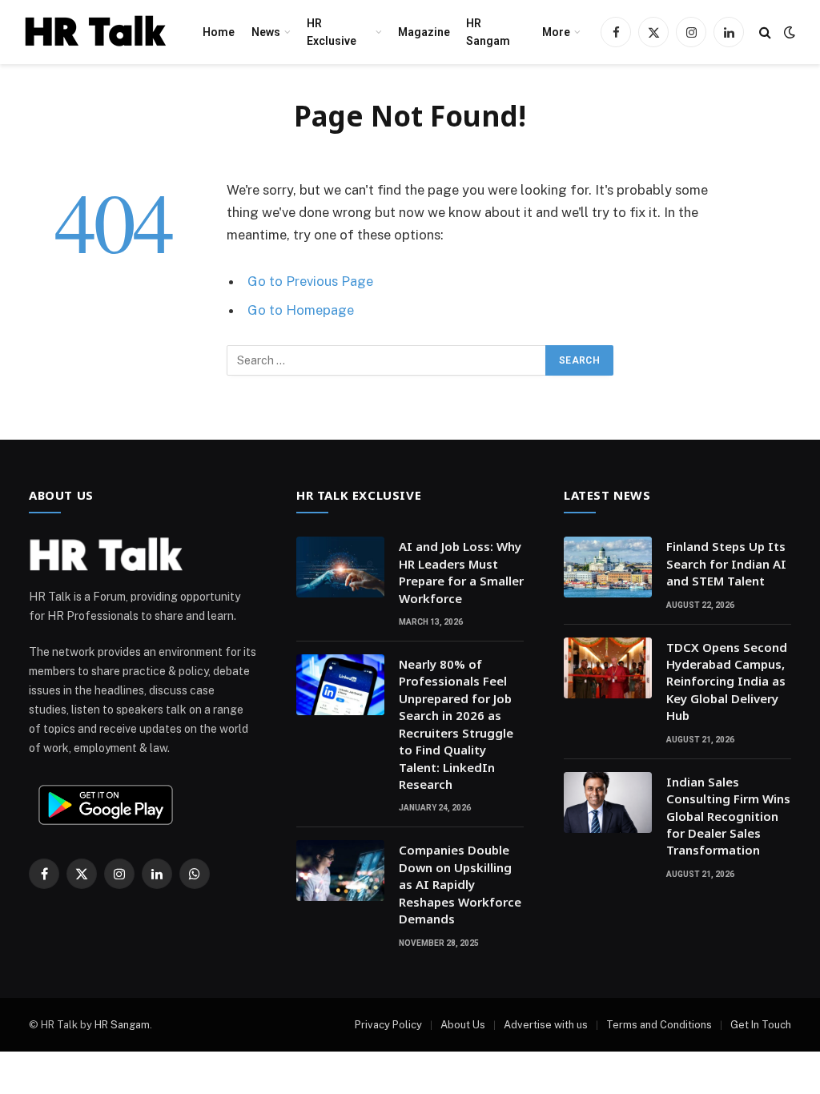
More (556, 32)
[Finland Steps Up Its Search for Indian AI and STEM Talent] (608, 567)
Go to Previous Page (310, 281)
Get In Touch (760, 1025)
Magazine (424, 32)
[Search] (765, 32)
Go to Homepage (300, 310)
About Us (462, 1025)
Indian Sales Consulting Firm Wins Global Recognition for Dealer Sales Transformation (728, 816)
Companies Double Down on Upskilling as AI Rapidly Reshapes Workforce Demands (460, 884)
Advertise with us (546, 1025)
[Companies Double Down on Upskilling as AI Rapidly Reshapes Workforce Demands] (340, 870)
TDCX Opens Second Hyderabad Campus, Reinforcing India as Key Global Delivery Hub (726, 681)
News (265, 32)
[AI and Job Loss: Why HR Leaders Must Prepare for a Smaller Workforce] (340, 567)
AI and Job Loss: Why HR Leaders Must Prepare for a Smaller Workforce (461, 571)
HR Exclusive (331, 32)
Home (219, 32)
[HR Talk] (95, 32)
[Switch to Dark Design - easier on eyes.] (788, 32)
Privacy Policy (388, 1025)
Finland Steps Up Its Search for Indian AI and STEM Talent (726, 563)
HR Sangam (488, 32)
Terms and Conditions (659, 1025)
